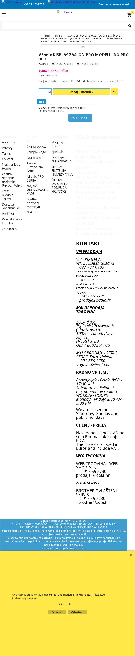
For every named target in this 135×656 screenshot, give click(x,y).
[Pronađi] (129, 26)
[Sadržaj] (4, 15)
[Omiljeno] (114, 92)
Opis (41, 101)
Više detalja (65, 604)
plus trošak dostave (48, 75)
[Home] (66, 14)
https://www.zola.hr (100, 197)
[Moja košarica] (129, 15)
